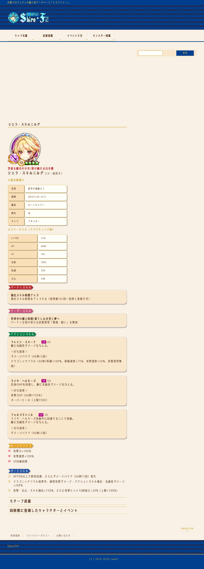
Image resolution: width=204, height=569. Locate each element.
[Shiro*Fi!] (28, 19)
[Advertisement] (67, 87)
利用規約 (15, 536)
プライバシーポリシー (38, 536)
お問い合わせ (63, 536)
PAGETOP (187, 528)
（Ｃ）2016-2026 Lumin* (103, 559)
